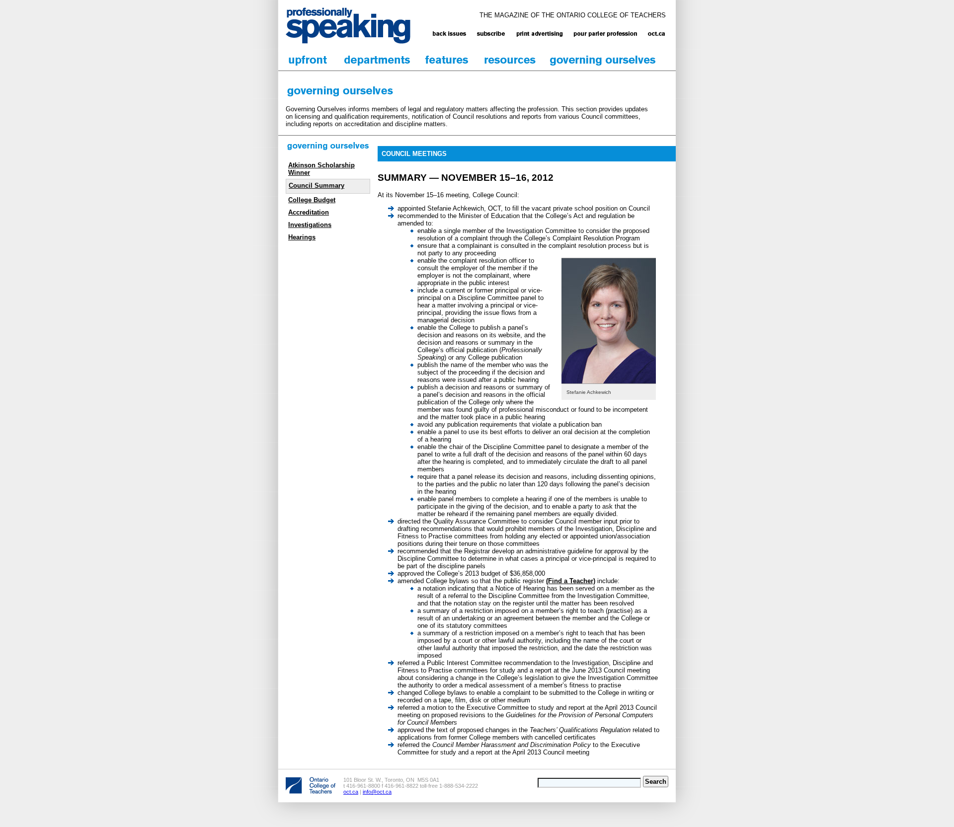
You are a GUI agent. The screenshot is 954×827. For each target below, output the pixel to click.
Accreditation (308, 212)
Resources (510, 60)
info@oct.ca (377, 792)
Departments (377, 60)
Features (447, 60)
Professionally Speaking (348, 25)
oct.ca (350, 792)
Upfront (308, 60)
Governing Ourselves (603, 60)
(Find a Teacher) (570, 581)
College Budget (311, 200)
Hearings (302, 237)
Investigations (309, 224)
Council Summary (316, 185)
